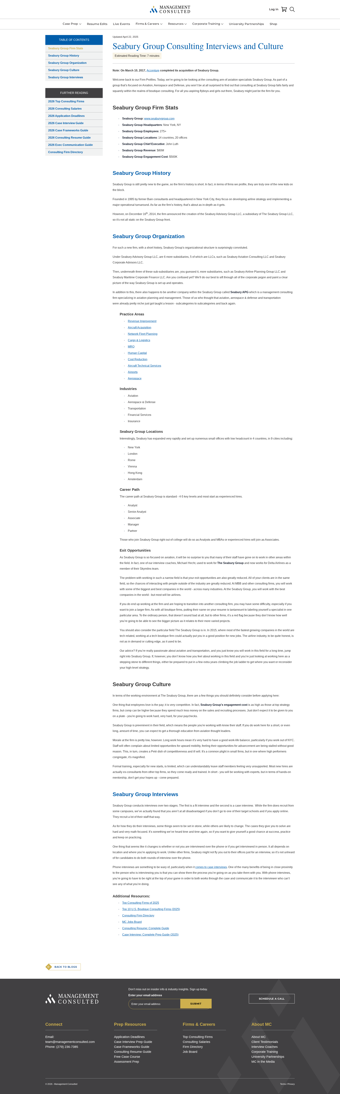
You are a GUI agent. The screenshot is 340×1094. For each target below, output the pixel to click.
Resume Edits (97, 24)
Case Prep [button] (70, 23)
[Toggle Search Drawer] (292, 9)
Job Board (190, 1052)
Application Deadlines (129, 1037)
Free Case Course (127, 1056)
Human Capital (137, 352)
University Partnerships (246, 24)
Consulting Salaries (196, 1042)
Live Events (121, 24)
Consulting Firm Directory (65, 152)
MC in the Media (263, 1061)
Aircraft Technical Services (144, 365)
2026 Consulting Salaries (65, 108)
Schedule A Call (272, 998)
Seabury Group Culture (63, 70)
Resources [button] (175, 23)
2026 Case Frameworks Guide (68, 130)
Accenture (153, 70)
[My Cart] (284, 9)
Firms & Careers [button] (147, 23)
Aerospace (134, 378)
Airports (133, 372)
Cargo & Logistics (139, 340)
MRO (131, 346)
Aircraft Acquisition (139, 327)
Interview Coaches (264, 1047)
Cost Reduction (137, 359)
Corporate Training (264, 1052)
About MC (258, 1037)
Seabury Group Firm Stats (65, 48)
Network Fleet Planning (142, 333)
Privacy (291, 1084)
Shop (273, 24)
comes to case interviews (211, 867)
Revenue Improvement (142, 321)
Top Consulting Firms (198, 1037)
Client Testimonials (264, 1042)
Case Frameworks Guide (131, 1047)
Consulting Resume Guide (132, 1052)
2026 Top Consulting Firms (66, 101)
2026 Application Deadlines (66, 115)
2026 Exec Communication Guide (70, 144)
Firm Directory (193, 1047)
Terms (283, 1084)
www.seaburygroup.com (159, 118)
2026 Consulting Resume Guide (69, 137)
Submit (195, 1003)
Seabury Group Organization (67, 62)
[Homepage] (170, 9)
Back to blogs (66, 966)
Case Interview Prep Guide (133, 1042)
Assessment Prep (126, 1061)
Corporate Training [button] (206, 23)
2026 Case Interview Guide (66, 123)
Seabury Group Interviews (65, 77)
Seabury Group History (63, 55)
